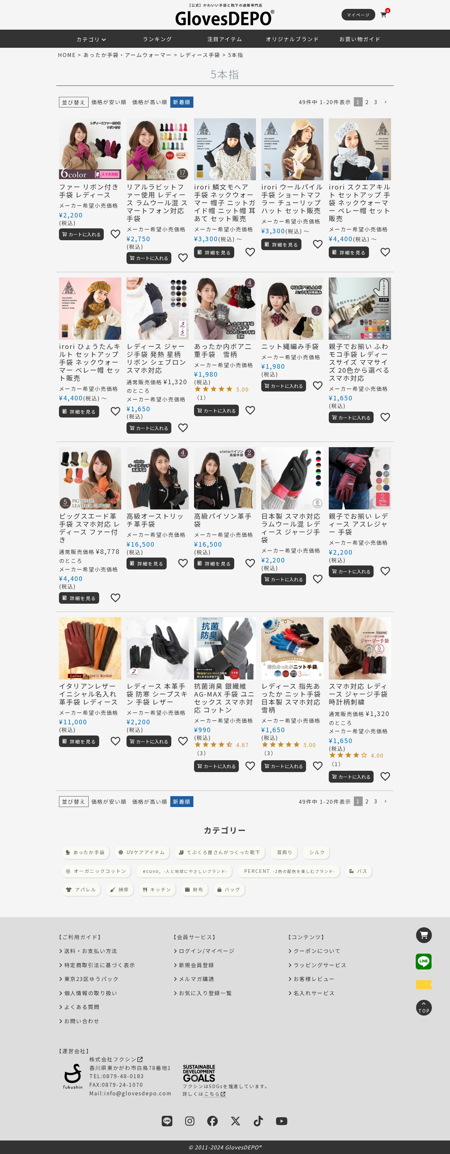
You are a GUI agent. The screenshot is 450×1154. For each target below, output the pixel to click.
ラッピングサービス (320, 965)
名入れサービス (314, 993)
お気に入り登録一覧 (205, 993)
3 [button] (376, 102)
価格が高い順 (150, 102)
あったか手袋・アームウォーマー (127, 55)
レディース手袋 (200, 55)
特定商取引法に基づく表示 (99, 965)
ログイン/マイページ (207, 951)
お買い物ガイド (360, 39)
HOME (67, 55)
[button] (385, 102)
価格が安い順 (109, 102)
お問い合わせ (82, 1021)
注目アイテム (224, 39)
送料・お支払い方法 (91, 951)
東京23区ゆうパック (91, 979)
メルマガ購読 (196, 979)
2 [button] (367, 102)
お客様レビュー (314, 979)
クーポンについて (317, 951)
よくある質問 (82, 1007)
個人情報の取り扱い (91, 993)
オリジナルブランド (292, 39)
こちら (212, 1093)
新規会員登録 (196, 965)
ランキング (157, 39)
